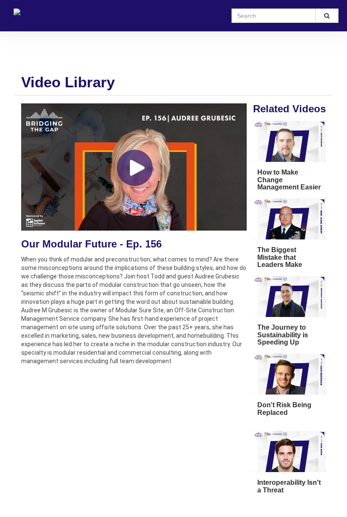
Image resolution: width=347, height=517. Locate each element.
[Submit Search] (327, 15)
